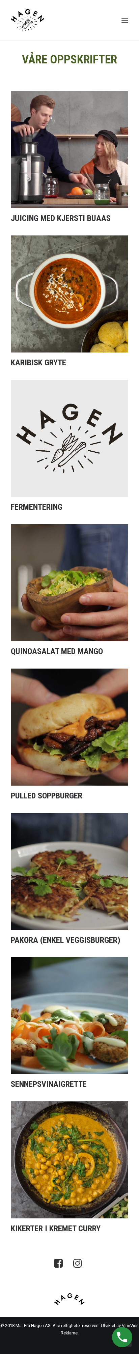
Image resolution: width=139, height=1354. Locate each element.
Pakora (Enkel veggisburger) (65, 940)
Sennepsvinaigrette (49, 1084)
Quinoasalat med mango (57, 651)
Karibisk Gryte (38, 362)
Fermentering (36, 507)
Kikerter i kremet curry (56, 1228)
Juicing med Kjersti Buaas (61, 218)
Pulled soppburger (46, 795)
